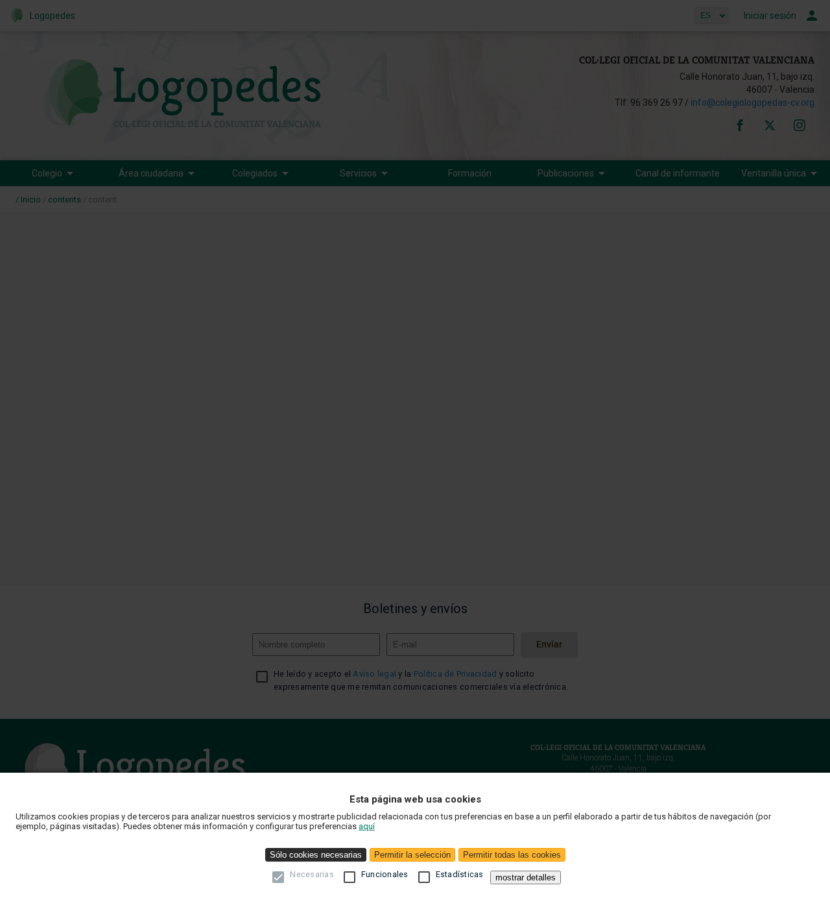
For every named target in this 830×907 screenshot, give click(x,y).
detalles (525, 877)
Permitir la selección (412, 855)
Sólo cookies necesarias (316, 855)
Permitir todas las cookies (512, 855)
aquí (367, 826)
